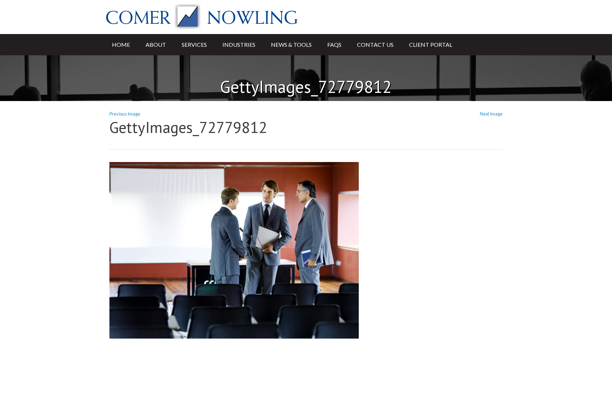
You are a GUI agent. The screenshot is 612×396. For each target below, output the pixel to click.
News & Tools (291, 44)
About (156, 44)
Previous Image (124, 114)
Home (121, 44)
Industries (238, 44)
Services (194, 44)
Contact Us (375, 44)
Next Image (491, 114)
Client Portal (430, 44)
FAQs (334, 44)
